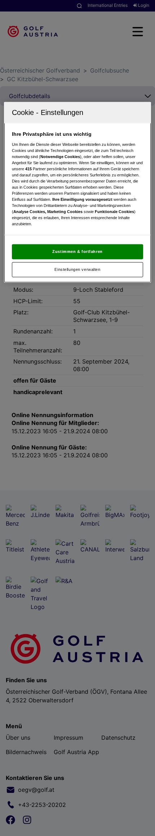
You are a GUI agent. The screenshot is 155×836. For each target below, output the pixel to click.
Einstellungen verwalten (77, 269)
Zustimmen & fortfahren (77, 251)
